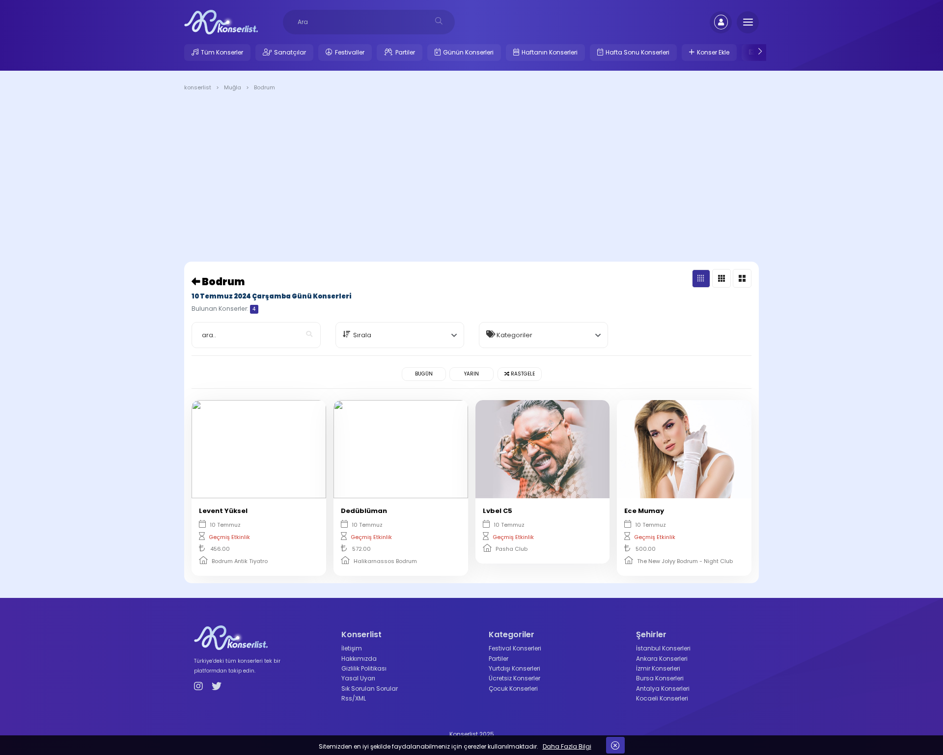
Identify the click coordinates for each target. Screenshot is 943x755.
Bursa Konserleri (660, 678)
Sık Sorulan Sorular (369, 688)
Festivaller (349, 52)
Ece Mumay (644, 510)
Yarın (471, 374)
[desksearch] (439, 21)
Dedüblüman (364, 510)
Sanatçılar (290, 52)
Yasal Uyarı (358, 678)
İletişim (351, 648)
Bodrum (222, 282)
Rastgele (522, 374)
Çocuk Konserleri (513, 688)
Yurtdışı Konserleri (514, 668)
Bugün (424, 374)
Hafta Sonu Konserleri (637, 52)
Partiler (405, 52)
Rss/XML (353, 698)
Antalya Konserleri (663, 688)
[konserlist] (221, 22)
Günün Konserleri (468, 52)
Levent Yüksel (223, 510)
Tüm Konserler (222, 52)
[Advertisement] (471, 178)
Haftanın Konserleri (550, 52)
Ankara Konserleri (662, 658)
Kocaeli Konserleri (662, 698)
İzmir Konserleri (658, 668)
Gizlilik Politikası (364, 668)
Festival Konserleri (515, 648)
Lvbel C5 (497, 510)
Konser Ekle (713, 52)
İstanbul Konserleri (663, 648)
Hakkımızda (359, 658)
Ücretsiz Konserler (514, 678)
